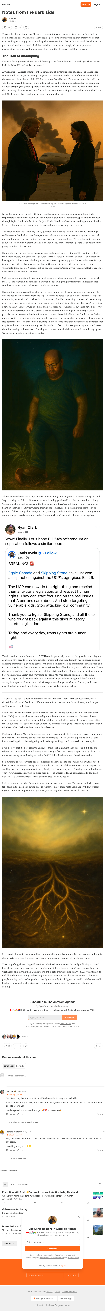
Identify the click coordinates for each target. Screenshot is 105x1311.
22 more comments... (9, 1170)
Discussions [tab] (23, 1184)
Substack (39, 1305)
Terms (57, 1291)
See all (7, 1243)
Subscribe (86, 4)
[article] (52, 1197)
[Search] (100, 1184)
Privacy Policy (73, 1257)
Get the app (66, 1298)
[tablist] (14, 1066)
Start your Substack (45, 1298)
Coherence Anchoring (14, 1209)
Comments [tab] (9, 1066)
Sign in (97, 4)
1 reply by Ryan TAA (17, 1158)
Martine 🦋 (11, 1091)
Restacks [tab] (20, 1066)
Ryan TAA (13, 18)
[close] (79, 1217)
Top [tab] (5, 1184)
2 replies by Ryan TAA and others (23, 1122)
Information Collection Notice (52, 1257)
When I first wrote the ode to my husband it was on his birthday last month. (38, 1195)
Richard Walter (13, 1131)
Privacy (49, 1291)
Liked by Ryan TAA (15, 1094)
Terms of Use (65, 1255)
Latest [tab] (12, 1184)
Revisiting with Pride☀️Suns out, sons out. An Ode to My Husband (40, 1192)
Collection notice (69, 1291)
